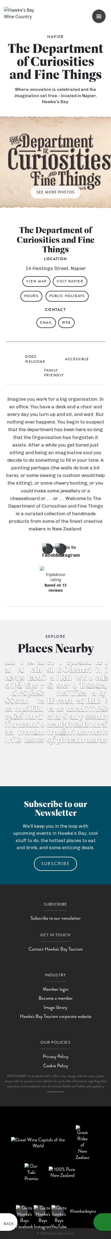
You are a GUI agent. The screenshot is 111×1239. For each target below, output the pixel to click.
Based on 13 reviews (55, 587)
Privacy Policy (55, 1056)
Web (66, 322)
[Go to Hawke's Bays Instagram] (40, 1211)
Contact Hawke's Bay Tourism (56, 949)
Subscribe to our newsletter (55, 918)
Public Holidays (67, 296)
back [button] (9, 1223)
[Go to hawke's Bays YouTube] (57, 1211)
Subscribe (55, 864)
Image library (55, 1007)
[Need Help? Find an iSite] (102, 1222)
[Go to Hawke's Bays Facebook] (22, 1211)
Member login (55, 989)
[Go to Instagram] (61, 548)
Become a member (56, 998)
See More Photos (55, 192)
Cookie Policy (55, 1065)
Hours (31, 296)
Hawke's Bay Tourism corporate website (55, 1016)
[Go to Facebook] (47, 548)
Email (46, 322)
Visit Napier (70, 281)
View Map (36, 281)
